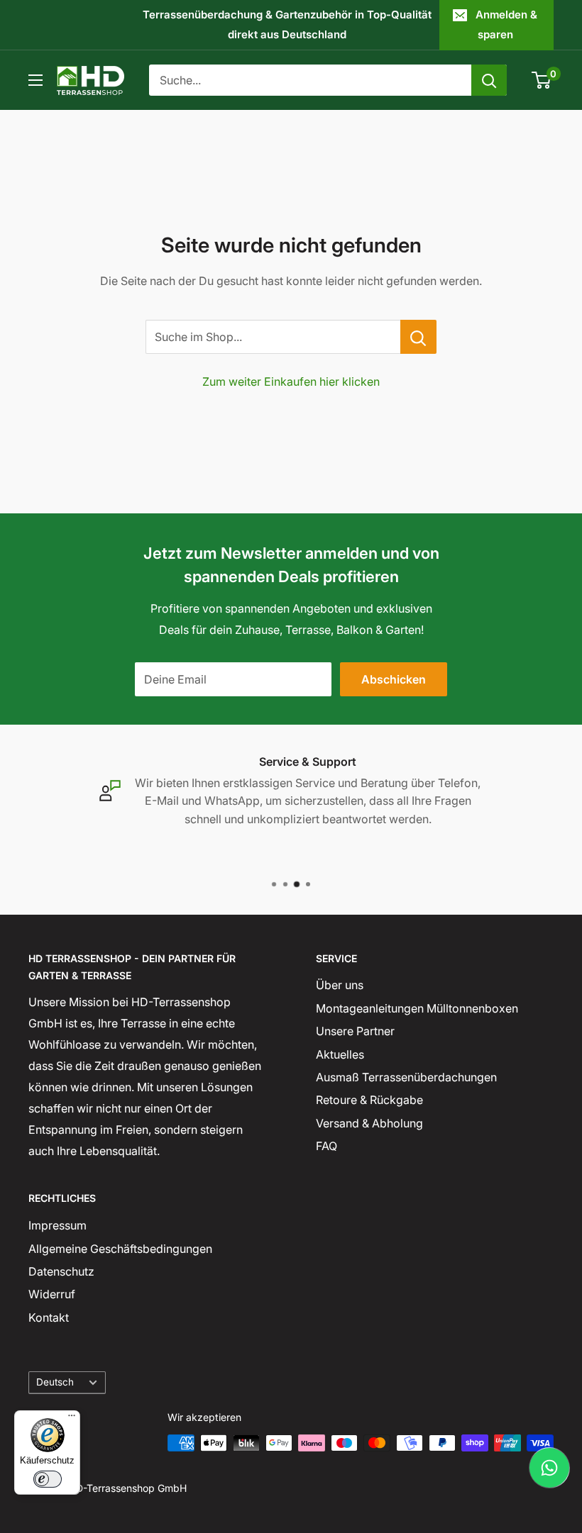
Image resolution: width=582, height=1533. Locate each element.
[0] (542, 80)
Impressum (57, 1225)
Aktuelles (340, 1054)
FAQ (326, 1146)
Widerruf (51, 1294)
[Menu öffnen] (35, 80)
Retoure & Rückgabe (369, 1100)
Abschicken (393, 679)
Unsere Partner (355, 1031)
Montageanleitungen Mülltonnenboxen (417, 1008)
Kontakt (48, 1317)
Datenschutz (61, 1271)
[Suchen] (489, 80)
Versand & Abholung (369, 1123)
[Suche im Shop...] (418, 337)
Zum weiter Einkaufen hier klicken (291, 381)
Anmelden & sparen (506, 24)
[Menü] (71, 1418)
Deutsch (55, 1382)
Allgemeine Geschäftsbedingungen (120, 1249)
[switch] (47, 1479)
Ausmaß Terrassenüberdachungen (406, 1077)
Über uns (339, 985)
